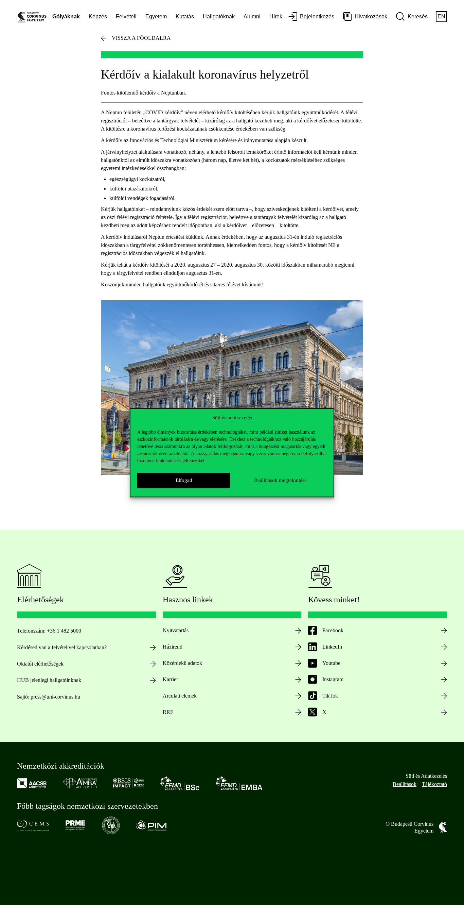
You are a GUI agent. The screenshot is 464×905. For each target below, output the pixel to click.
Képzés (98, 16)
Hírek (275, 16)
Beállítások (404, 784)
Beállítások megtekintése (280, 480)
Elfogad (184, 480)
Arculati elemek (180, 696)
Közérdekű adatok (182, 663)
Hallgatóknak (219, 16)
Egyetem (156, 16)
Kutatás (185, 16)
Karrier (170, 679)
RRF (168, 712)
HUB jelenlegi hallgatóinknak (49, 680)
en (441, 16)
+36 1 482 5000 (64, 631)
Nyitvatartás (176, 630)
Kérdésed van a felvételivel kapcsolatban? (62, 647)
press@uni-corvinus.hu (55, 697)
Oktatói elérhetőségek (40, 664)
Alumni (252, 16)
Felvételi (126, 16)
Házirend (172, 647)
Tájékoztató (434, 784)
